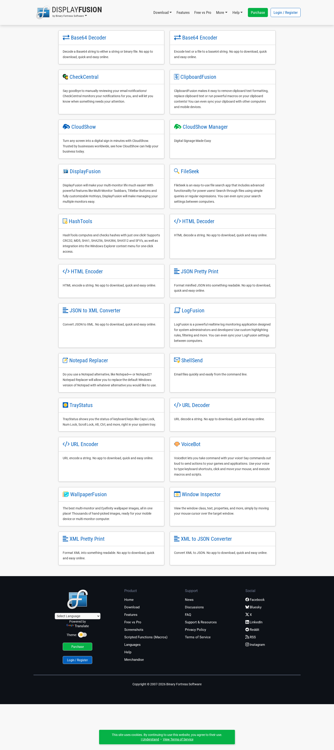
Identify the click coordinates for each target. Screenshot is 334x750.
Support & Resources (201, 622)
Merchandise (134, 660)
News (189, 600)
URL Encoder (84, 444)
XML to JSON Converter (206, 539)
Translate (82, 626)
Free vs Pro (202, 12)
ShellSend (192, 360)
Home (129, 600)
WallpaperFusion (88, 494)
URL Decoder (196, 405)
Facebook (257, 600)
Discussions (194, 607)
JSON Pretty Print (199, 271)
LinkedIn (256, 622)
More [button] (220, 12)
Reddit (254, 630)
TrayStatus (81, 405)
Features (183, 12)
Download (132, 607)
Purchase (258, 12)
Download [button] (161, 12)
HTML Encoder (87, 271)
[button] (69, 12)
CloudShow (83, 127)
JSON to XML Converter (95, 310)
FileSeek (190, 171)
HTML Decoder (198, 221)
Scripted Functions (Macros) (145, 637)
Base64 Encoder (199, 38)
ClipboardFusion (198, 77)
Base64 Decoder (88, 38)
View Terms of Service (178, 739)
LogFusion (193, 310)
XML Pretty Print (87, 539)
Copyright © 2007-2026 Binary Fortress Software (167, 684)
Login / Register (286, 12)
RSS (253, 637)
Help (127, 652)
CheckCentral (84, 77)
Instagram (257, 645)
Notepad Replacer (88, 360)
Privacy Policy (195, 630)
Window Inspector (201, 494)
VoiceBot (190, 444)
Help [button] (235, 12)
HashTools (80, 221)
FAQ (188, 615)
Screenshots (133, 630)
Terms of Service (198, 637)
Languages (132, 645)
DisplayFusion (85, 171)
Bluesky (256, 607)
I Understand (150, 739)
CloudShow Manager (205, 127)
